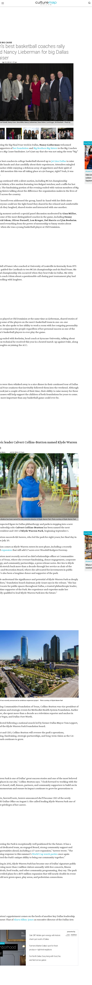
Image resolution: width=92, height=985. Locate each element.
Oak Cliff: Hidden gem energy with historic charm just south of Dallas (44, 937)
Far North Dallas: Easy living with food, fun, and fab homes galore (45, 958)
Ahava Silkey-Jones (24, 919)
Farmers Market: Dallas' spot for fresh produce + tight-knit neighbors (43, 948)
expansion (6, 550)
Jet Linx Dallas (58, 161)
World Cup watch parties (45, 854)
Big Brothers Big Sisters (45, 148)
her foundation (21, 148)
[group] (14, 134)
